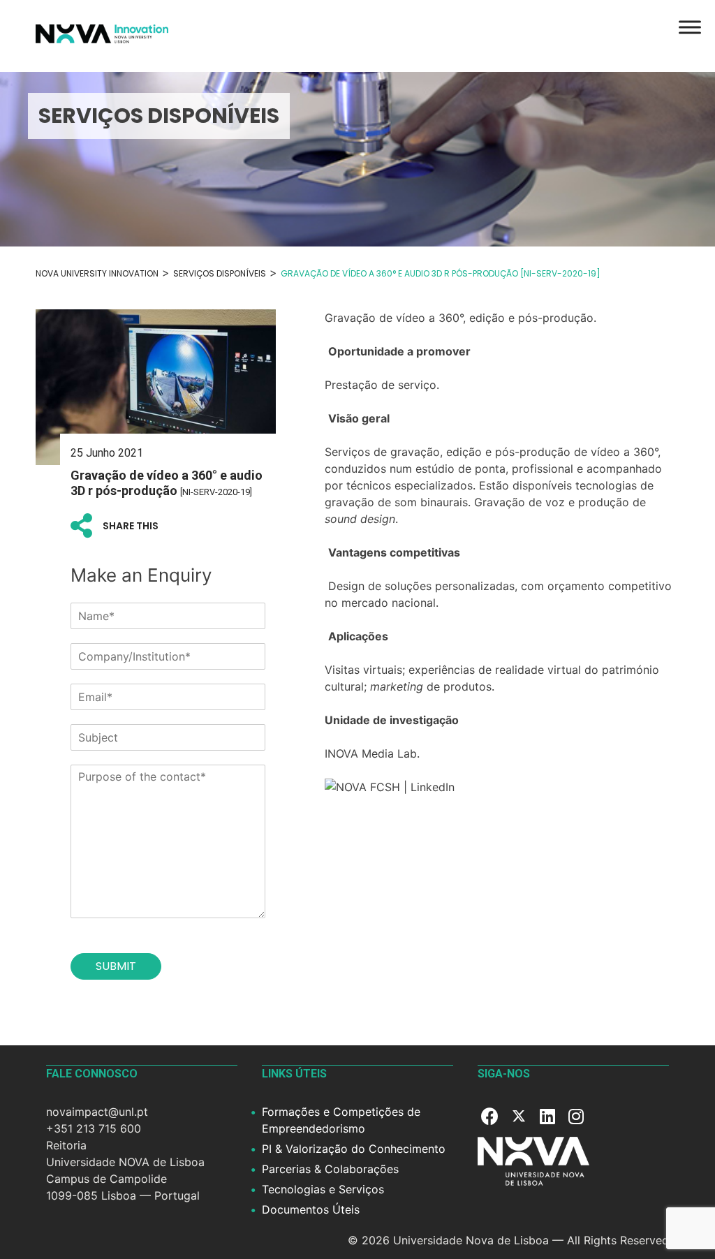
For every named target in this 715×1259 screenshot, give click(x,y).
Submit (116, 966)
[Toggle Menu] (690, 27)
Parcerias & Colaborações (330, 1169)
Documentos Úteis (311, 1209)
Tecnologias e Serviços (323, 1189)
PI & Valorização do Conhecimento (353, 1149)
